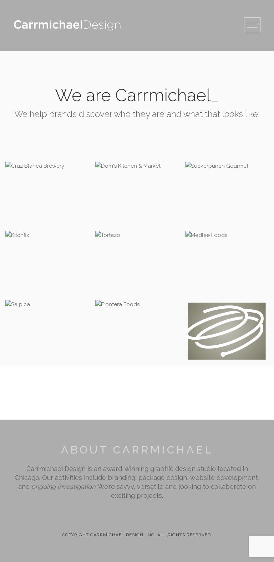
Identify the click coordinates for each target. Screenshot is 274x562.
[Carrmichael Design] (67, 25)
